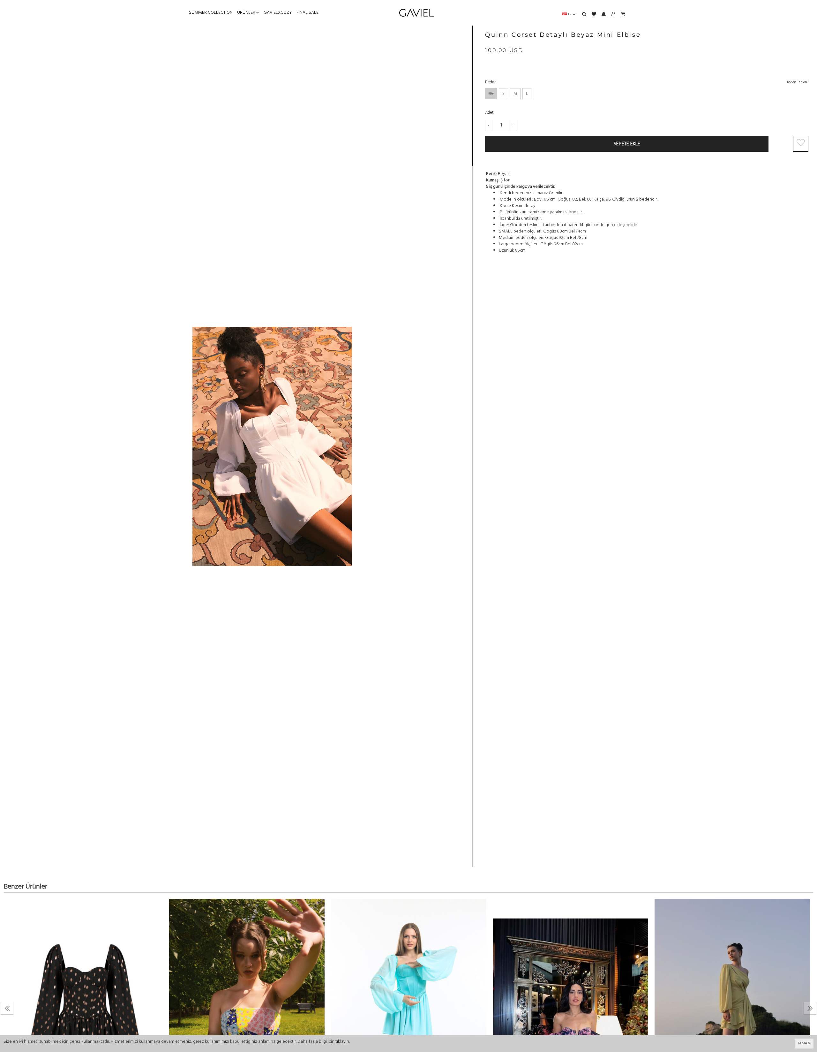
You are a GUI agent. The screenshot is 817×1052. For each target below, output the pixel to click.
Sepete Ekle (627, 144)
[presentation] (7, 1008)
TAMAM (804, 1043)
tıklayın (342, 1041)
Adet (489, 112)
